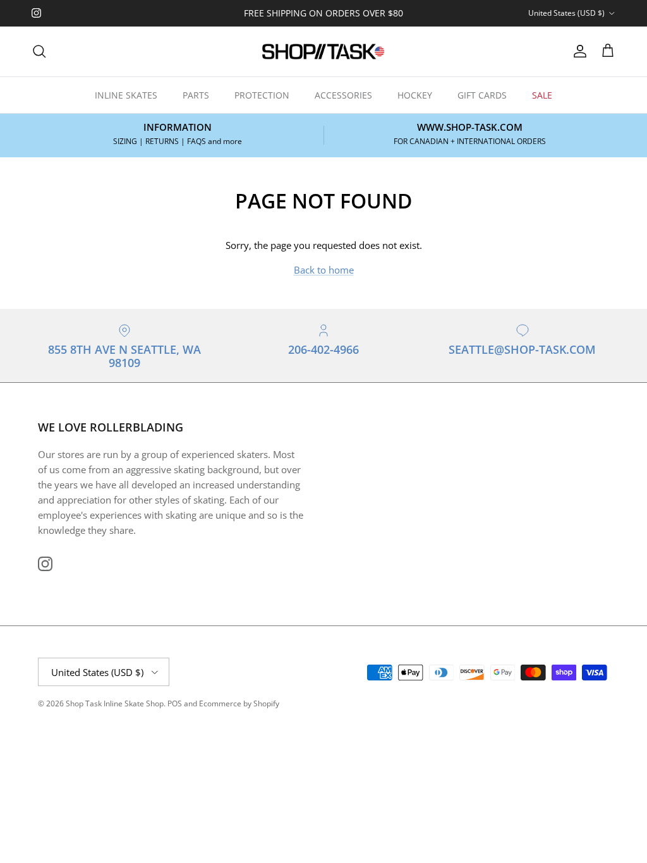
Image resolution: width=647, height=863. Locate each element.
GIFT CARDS (482, 95)
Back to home (324, 269)
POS (174, 703)
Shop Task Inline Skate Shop (115, 703)
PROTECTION (261, 95)
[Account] (577, 51)
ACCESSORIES (343, 95)
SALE (542, 95)
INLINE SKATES (126, 95)
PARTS (196, 95)
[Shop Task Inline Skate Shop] (323, 51)
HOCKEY (414, 95)
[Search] (39, 51)
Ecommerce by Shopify (239, 703)
